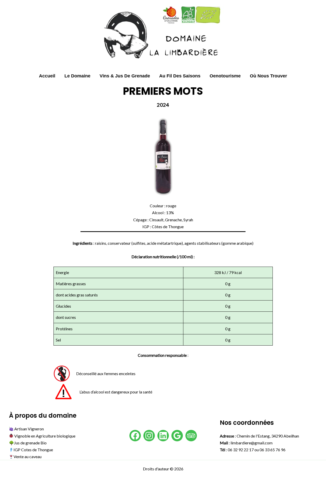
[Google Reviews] (177, 435)
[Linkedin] (163, 435)
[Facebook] (135, 435)
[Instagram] (149, 435)
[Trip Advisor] (191, 435)
